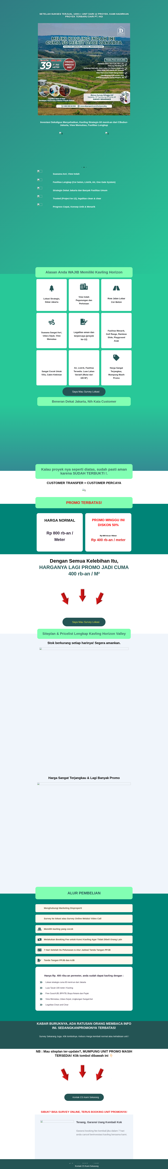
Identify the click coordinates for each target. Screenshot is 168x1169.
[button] (40, 148)
